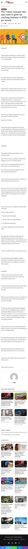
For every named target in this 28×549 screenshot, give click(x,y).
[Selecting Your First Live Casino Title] (7, 520)
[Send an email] (5, 23)
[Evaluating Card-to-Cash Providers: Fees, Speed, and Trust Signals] (7, 464)
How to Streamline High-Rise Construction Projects (21, 527)
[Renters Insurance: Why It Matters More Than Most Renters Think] (7, 447)
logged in (9, 434)
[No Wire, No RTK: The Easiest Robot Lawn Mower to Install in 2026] (21, 396)
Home (3, 6)
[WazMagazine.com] (9, 2)
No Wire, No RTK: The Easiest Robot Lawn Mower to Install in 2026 (20, 403)
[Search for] (26, 2)
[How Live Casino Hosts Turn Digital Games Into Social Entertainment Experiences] (21, 481)
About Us (22, 539)
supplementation (5, 101)
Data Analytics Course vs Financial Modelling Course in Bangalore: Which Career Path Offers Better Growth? (20, 420)
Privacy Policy (10, 539)
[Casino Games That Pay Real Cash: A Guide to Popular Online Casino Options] (7, 481)
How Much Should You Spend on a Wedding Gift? (20, 506)
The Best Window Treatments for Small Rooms (6, 419)
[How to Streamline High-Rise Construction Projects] (21, 520)
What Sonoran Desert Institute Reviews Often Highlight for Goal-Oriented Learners (7, 403)
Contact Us (16, 539)
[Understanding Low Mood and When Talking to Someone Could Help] (21, 447)
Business (8, 6)
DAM (4, 23)
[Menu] (2, 2)
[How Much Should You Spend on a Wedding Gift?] (21, 499)
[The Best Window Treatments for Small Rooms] (7, 412)
